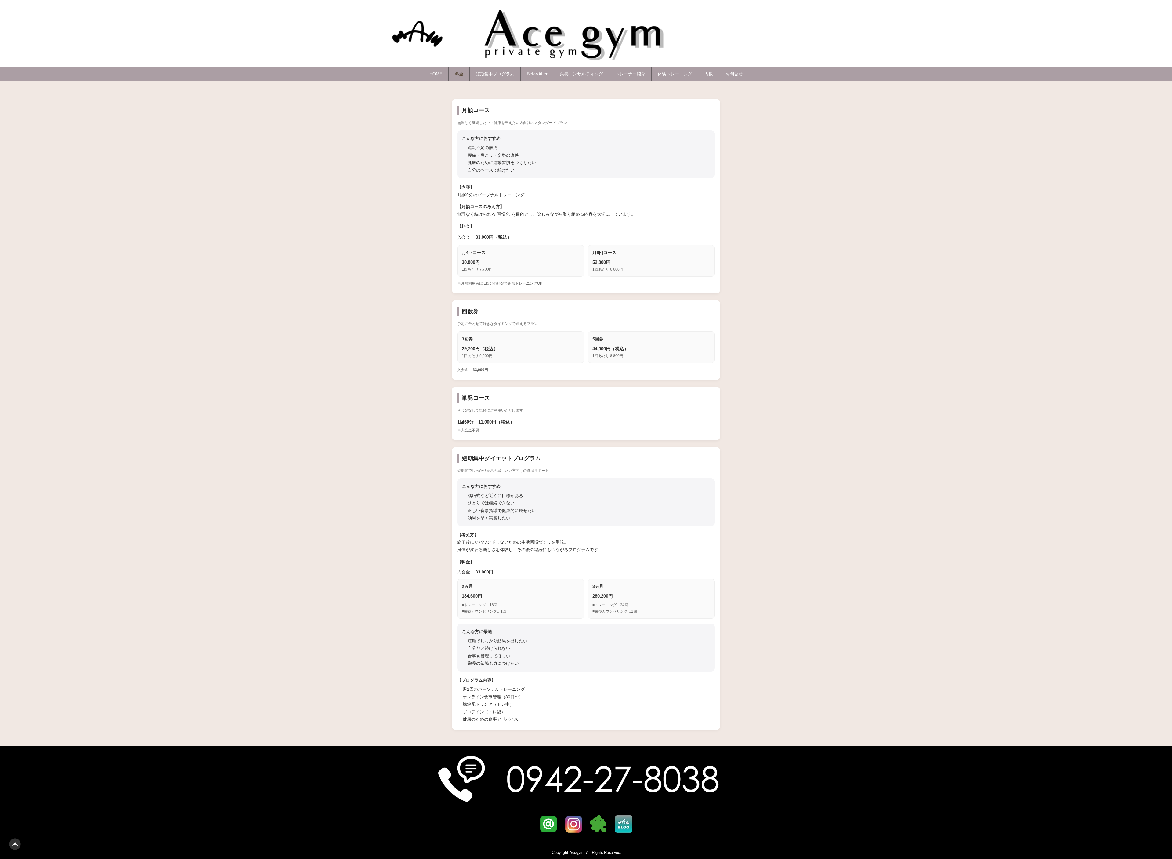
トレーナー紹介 (630, 74)
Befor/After (537, 74)
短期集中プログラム (495, 74)
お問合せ (734, 74)
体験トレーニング (675, 74)
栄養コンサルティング (581, 74)
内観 (708, 74)
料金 (459, 74)
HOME (435, 74)
